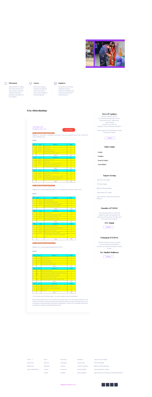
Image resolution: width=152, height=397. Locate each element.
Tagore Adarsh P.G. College (101, 369)
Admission (80, 3)
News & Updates (81, 372)
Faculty (46, 372)
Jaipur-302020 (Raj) (32, 369)
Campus (63, 366)
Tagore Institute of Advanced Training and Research (108, 372)
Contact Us (120, 3)
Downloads (109, 3)
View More (110, 138)
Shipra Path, (30, 362)
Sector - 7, (30, 359)
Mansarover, (30, 366)
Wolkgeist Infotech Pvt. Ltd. (68, 384)
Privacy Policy (81, 362)
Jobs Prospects (68, 129)
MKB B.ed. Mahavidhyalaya (101, 366)
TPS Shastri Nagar (99, 362)
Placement (100, 3)
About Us (70, 3)
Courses (89, 3)
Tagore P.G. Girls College (100, 359)
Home (62, 3)
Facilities (63, 372)
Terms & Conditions (82, 366)
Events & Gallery (81, 369)
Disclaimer (80, 359)
